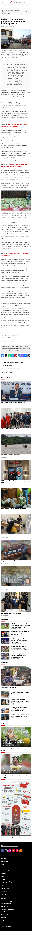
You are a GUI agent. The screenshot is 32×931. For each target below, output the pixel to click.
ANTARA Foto (5, 914)
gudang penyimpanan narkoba (11, 368)
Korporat (3, 917)
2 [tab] (13, 748)
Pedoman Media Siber (7, 909)
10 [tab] (26, 775)
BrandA (3, 912)
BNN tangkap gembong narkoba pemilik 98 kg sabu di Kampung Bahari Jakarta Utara (16, 401)
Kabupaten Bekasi (7, 365)
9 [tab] (24, 775)
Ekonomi (3, 873)
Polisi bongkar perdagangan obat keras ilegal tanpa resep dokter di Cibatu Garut (15, 560)
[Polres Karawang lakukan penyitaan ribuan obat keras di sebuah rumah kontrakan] (16, 497)
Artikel (3, 879)
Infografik (4, 777)
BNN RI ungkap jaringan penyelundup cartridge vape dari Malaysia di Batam (16, 427)
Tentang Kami (5, 906)
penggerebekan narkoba (11, 362)
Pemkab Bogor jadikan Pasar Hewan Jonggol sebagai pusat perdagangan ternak (20, 709)
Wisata (3, 886)
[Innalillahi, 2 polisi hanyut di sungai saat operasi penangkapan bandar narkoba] (16, 443)
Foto (2, 723)
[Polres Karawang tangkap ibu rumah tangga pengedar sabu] (16, 523)
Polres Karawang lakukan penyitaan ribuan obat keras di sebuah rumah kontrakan (14, 507)
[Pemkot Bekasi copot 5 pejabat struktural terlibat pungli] (5, 694)
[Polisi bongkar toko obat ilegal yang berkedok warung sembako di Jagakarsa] (16, 602)
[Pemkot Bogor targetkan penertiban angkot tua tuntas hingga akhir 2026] (5, 702)
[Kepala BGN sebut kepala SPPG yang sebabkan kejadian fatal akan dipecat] (5, 633)
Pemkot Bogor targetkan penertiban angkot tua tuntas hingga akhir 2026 (20, 701)
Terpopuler (5, 619)
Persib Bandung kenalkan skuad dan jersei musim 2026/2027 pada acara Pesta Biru (20, 655)
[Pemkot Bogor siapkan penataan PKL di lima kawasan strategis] (5, 717)
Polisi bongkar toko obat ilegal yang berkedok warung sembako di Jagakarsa (16, 612)
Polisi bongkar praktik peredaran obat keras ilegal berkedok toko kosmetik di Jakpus (15, 586)
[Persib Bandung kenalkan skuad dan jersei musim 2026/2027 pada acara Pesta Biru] (5, 656)
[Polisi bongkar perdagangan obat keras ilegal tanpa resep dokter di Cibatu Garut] (16, 550)
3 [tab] (16, 748)
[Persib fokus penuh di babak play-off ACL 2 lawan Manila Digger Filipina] (5, 641)
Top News (4, 662)
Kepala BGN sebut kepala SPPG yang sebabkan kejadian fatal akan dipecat (20, 633)
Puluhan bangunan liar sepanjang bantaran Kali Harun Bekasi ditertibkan (16, 686)
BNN (22, 362)
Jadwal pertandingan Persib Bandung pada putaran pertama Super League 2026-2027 (20, 625)
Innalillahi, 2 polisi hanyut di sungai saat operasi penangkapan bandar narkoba (16, 453)
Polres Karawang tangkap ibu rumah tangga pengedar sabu (15, 533)
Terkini (3, 856)
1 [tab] (11, 748)
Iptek (2, 876)
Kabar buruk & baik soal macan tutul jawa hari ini (15, 770)
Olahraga (4, 891)
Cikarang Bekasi (7, 372)
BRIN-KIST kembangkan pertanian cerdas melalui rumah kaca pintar (15, 742)
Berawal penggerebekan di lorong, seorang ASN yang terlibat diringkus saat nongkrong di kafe (15, 480)
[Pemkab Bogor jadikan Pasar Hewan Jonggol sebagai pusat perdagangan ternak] (5, 709)
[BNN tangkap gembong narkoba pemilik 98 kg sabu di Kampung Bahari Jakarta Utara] (16, 391)
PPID (2, 920)
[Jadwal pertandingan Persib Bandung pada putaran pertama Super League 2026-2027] (5, 626)
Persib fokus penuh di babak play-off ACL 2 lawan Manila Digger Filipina (19, 640)
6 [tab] (17, 775)
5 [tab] (20, 748)
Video (3, 750)
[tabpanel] (16, 737)
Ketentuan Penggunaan (8, 901)
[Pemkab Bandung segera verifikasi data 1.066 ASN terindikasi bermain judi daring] (5, 648)
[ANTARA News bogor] (17, 2)
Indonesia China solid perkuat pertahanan (14, 832)
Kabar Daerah (5, 871)
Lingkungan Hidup (6, 882)
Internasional (5, 888)
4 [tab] (18, 748)
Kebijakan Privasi (6, 903)
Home (6, 10)
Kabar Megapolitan (15, 10)
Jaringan (3, 898)
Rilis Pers (3, 894)
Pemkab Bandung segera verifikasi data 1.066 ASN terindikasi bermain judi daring (20, 648)
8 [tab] (22, 775)
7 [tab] (19, 775)
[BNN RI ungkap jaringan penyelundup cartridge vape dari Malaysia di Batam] (16, 417)
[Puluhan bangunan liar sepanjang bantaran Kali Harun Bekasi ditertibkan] (16, 676)
